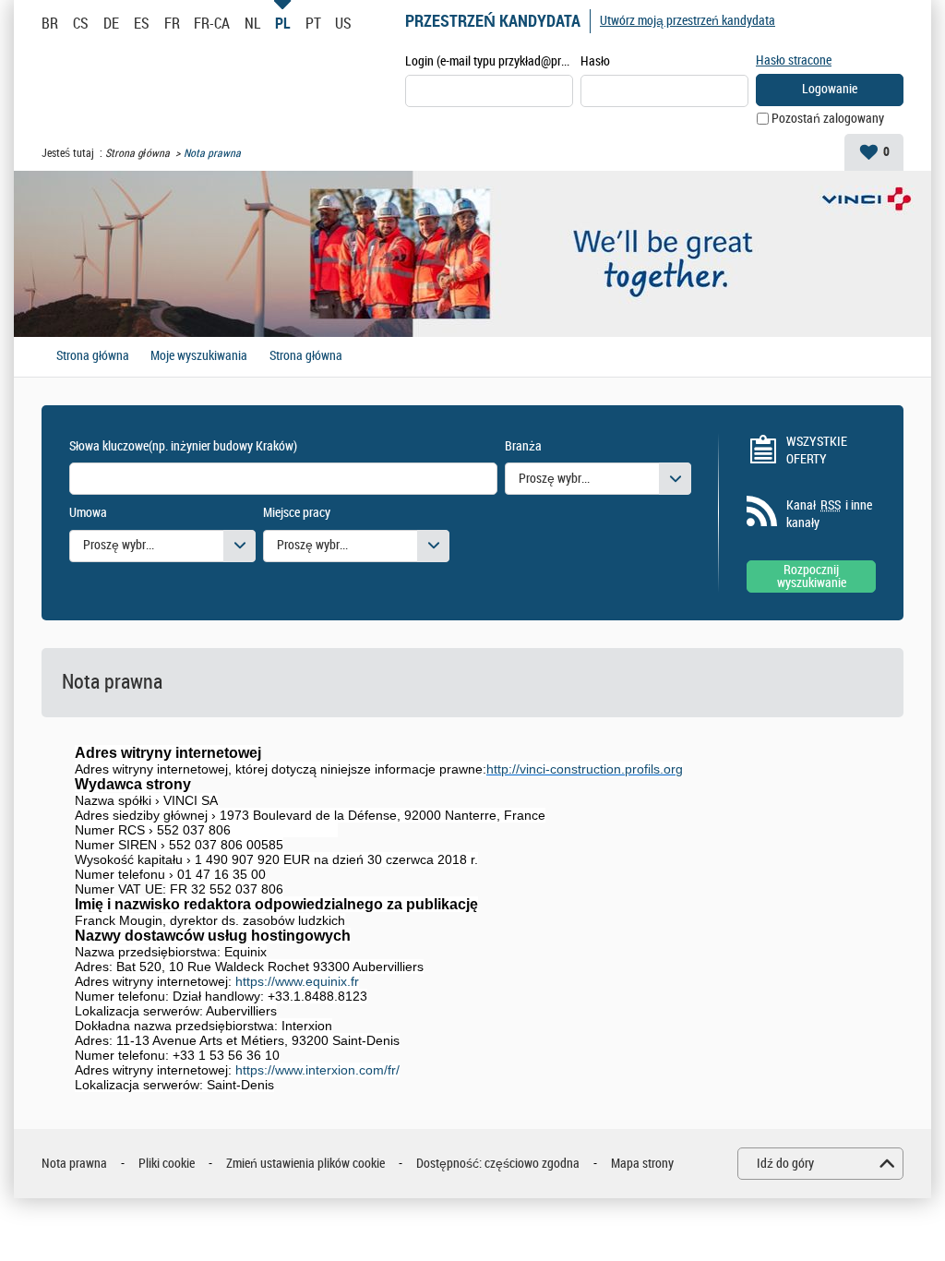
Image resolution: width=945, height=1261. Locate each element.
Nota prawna (74, 1163)
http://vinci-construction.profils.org (584, 769)
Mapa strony (642, 1163)
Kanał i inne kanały (829, 515)
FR (172, 23)
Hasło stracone (793, 60)
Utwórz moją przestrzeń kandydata (687, 21)
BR (50, 23)
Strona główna (137, 153)
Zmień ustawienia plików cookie (305, 1163)
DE (111, 23)
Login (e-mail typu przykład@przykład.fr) (489, 61)
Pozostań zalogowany (828, 118)
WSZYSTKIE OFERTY (816, 451)
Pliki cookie (166, 1163)
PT (313, 23)
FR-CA (212, 23)
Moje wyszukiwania (198, 356)
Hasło (595, 61)
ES (142, 23)
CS (81, 23)
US (343, 23)
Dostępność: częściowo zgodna (498, 1163)
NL (252, 23)
